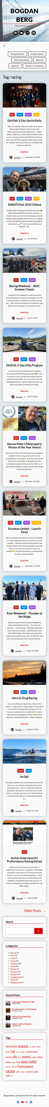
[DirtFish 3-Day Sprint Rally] (8, 1018)
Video (36, 115)
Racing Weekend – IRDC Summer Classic (24, 287)
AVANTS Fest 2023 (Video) (24, 204)
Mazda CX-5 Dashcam (34, 66)
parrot (8, 1066)
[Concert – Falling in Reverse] (8, 1025)
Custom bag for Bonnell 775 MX (23, 1002)
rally (18, 1071)
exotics (34, 1057)
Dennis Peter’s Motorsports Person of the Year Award (24, 445)
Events (20, 115)
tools (36, 1071)
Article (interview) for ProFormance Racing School (24, 859)
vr (12, 1076)
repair (22, 1072)
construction (32, 1051)
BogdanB (17, 158)
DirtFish (9, 1057)
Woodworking (15, 982)
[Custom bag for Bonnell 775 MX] (8, 1003)
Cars (12, 115)
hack (18, 1062)
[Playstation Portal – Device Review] (8, 1010)
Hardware (14, 963)
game (39, 1056)
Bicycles (13, 953)
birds (8, 1052)
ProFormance (25, 1066)
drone (19, 1057)
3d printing (11, 1046)
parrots (14, 1066)
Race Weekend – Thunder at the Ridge (24, 615)
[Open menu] (4, 45)
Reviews (13, 969)
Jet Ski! (24, 776)
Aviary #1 (40, 60)
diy (15, 1056)
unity (8, 1075)
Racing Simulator (17, 54)
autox (33, 1046)
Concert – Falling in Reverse (22, 1024)
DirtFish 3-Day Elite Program (24, 365)
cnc (17, 1052)
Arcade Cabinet (37, 54)
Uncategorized (15, 977)
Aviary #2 (15, 66)
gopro (13, 1062)
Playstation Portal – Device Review (24, 1009)
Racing (28, 115)
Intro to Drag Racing (24, 698)
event (26, 1056)
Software (13, 974)
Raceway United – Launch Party (24, 530)
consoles (22, 1052)
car (12, 1051)
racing (10, 1071)
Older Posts (35, 911)
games (8, 1062)
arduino (23, 1046)
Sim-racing (36, 523)
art (30, 1046)
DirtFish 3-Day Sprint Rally (24, 120)
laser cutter (29, 1061)
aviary (38, 1046)
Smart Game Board (21, 60)
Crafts (12, 958)
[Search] (38, 931)
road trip (29, 1071)
